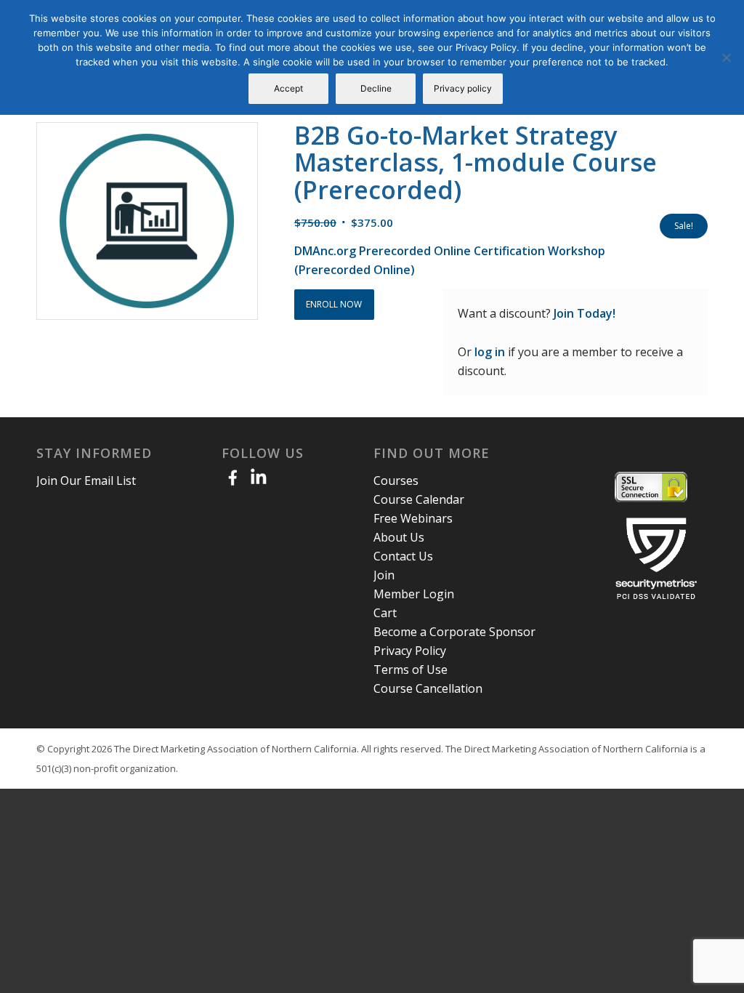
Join (384, 575)
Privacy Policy (409, 651)
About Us (398, 537)
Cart (385, 613)
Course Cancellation (427, 688)
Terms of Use (410, 670)
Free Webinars (413, 518)
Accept (288, 88)
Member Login (413, 594)
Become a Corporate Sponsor (454, 632)
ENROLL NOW (334, 304)
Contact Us (403, 556)
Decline (376, 88)
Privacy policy (463, 88)
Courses (395, 481)
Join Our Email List (86, 481)
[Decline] (726, 57)
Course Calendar (418, 499)
